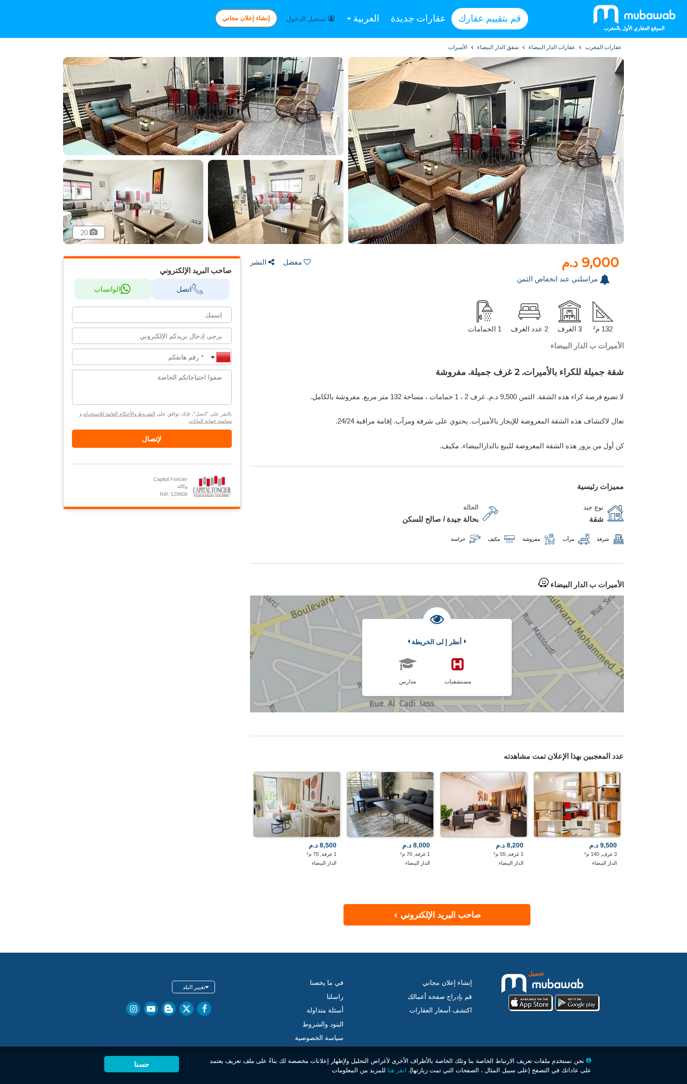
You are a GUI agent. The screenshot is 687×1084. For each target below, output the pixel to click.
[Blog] (169, 1009)
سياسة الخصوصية (319, 1038)
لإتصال (152, 438)
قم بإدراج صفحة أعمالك (440, 996)
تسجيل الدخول (307, 18)
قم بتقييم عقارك (489, 18)
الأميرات (457, 47)
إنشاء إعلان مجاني (246, 18)
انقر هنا (397, 1070)
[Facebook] (204, 1009)
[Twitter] (186, 1009)
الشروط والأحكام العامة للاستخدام (119, 413)
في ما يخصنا (327, 982)
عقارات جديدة (418, 18)
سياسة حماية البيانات (210, 421)
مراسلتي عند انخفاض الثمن (557, 279)
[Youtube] (151, 1009)
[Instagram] (133, 1009)
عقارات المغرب (603, 47)
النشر (258, 262)
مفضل (292, 262)
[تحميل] (553, 990)
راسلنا (335, 996)
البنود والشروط (323, 1024)
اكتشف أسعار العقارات (440, 1010)
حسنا (141, 1064)
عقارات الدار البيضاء (551, 47)
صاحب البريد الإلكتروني (439, 915)
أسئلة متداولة (325, 1010)
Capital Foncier (170, 479)
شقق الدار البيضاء (497, 47)
